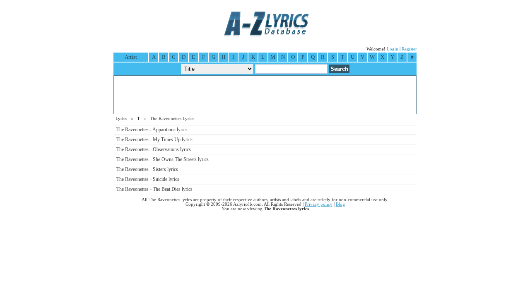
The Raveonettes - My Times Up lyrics (154, 139)
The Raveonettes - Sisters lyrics (147, 169)
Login (392, 49)
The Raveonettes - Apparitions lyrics (152, 129)
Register (409, 49)
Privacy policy (318, 204)
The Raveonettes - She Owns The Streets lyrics (162, 159)
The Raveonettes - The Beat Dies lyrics (154, 189)
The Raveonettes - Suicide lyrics (147, 179)
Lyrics (121, 118)
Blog (340, 204)
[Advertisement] (265, 94)
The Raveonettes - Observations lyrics (153, 149)
